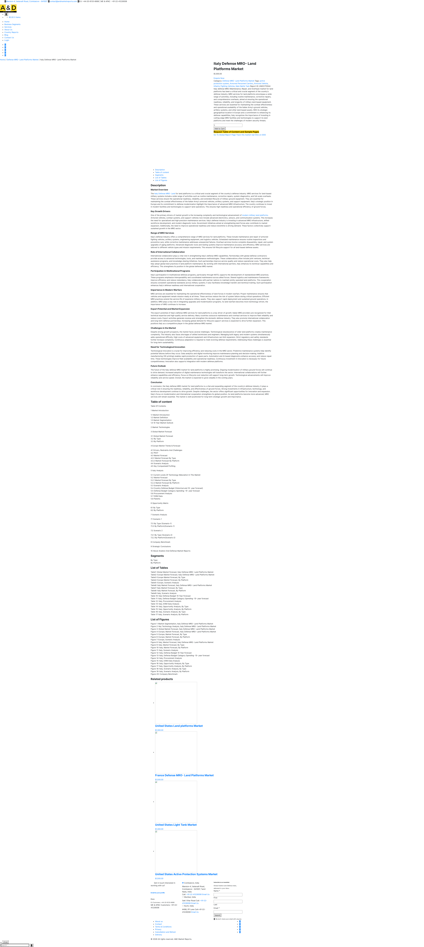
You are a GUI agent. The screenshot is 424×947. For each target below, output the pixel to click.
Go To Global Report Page (225, 135)
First (215, 898)
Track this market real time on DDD (251, 135)
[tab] (214, 169)
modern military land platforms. (255, 215)
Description (160, 170)
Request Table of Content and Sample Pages (236, 131)
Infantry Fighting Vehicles (224, 86)
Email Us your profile (158, 893)
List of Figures (161, 180)
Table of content (162, 172)
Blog (6, 35)
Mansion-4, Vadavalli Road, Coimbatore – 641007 (26, 1)
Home (6, 22)
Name (217, 891)
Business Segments (12, 24)
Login (6, 40)
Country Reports (11, 32)
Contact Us (9, 37)
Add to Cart (220, 128)
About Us (8, 29)
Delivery (158, 935)
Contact (158, 924)
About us (159, 921)
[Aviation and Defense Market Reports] (8, 8)
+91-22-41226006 (194, 894)
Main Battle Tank (243, 86)
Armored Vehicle (261, 83)
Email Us (205, 894)
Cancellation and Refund (165, 932)
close (5, 942)
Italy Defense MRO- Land (165, 193)
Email (217, 908)
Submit (217, 915)
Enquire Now (219, 78)
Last (215, 904)
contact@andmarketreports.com (63, 1)
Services (7, 27)
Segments (159, 175)
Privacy (158, 929)
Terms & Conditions (163, 927)
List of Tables (160, 178)
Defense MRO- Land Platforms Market (23, 60)
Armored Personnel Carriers (241, 83)
